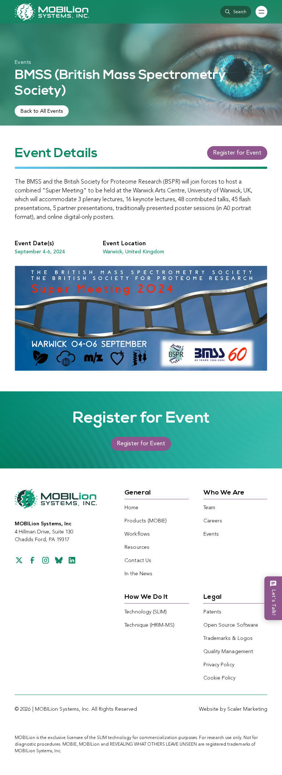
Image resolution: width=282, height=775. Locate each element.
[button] (235, 12)
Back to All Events (42, 111)
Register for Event (237, 153)
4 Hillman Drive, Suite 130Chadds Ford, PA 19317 (44, 531)
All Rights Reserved (114, 709)
